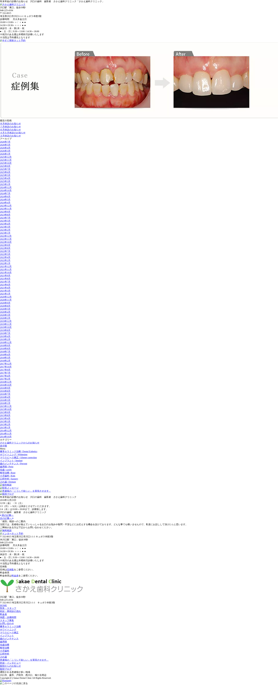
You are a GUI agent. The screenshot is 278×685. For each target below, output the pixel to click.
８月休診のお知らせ (10, 123)
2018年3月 (5, 357)
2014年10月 (6, 436)
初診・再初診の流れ (10, 611)
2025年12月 (6, 157)
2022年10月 (6, 242)
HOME (3, 605)
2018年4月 (5, 354)
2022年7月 (5, 251)
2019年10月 (6, 327)
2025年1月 (5, 184)
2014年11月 (6, 433)
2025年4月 (5, 178)
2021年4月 (5, 287)
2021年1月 (5, 294)
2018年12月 (6, 342)
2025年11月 (6, 160)
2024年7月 (5, 193)
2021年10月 (6, 272)
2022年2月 (5, 260)
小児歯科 (4, 651)
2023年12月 (6, 205)
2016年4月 (5, 397)
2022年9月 (5, 245)
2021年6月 (5, 284)
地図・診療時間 (8, 617)
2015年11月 (6, 406)
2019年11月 (6, 324)
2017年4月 (5, 376)
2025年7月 (5, 169)
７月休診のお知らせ (10, 126)
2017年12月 (6, 363)
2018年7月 (5, 351)
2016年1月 (5, 403)
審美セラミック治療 (10, 626)
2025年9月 (5, 166)
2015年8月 (5, 415)
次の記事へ (6, 518)
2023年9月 (5, 211)
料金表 (15, 575)
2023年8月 (5, 215)
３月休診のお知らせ (10, 135)
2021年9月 (5, 275)
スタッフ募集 (7, 620)
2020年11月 (6, 300)
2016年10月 (6, 385)
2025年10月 (6, 163)
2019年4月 (5, 336)
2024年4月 (5, 202)
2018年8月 (5, 348)
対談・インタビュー (10, 663)
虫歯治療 (4, 644)
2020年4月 (5, 312)
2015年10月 (6, 409)
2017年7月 (5, 373)
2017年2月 (5, 379)
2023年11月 (6, 208)
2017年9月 (5, 370)
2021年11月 (6, 269)
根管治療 (4, 647)
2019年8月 (5, 330)
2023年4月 (5, 224)
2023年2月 (5, 230)
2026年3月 (5, 151)
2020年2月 (5, 318)
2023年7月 (5, 218)
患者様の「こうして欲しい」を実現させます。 (24, 660)
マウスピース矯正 (9, 632)
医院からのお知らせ (10, 666)
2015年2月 (5, 424)
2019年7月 (5, 333)
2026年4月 (5, 148)
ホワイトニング (8, 629)
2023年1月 (5, 233)
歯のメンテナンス (9, 638)
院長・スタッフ (8, 608)
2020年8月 (5, 306)
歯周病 (3, 641)
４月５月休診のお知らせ (12, 132)
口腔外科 (4, 654)
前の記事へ (7, 515)
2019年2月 (5, 339)
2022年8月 (5, 248)
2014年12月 (6, 430)
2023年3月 (5, 227)
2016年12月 (6, 382)
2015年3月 (5, 421)
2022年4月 (5, 257)
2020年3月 (5, 315)
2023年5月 (5, 221)
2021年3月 (5, 291)
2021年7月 (5, 281)
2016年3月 (5, 400)
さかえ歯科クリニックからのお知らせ (19, 443)
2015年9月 (5, 412)
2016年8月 (5, 391)
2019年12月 (6, 321)
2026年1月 (5, 154)
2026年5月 (5, 145)
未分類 (3, 446)
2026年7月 (5, 142)
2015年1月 (5, 427)
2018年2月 (5, 360)
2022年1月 (5, 263)
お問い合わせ (7, 623)
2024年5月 (5, 199)
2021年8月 (5, 278)
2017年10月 (6, 367)
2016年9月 (5, 388)
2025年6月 (5, 172)
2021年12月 (6, 266)
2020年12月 (6, 297)
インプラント (7, 635)
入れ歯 (3, 657)
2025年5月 (5, 175)
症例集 (10, 569)
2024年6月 (5, 196)
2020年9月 (5, 303)
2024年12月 (6, 187)
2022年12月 (6, 236)
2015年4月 (5, 418)
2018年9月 (5, 345)
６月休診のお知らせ (10, 129)
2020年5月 (5, 309)
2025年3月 (5, 181)
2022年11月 (6, 239)
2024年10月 (6, 190)
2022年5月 (5, 254)
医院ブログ (6, 669)
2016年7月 (5, 394)
